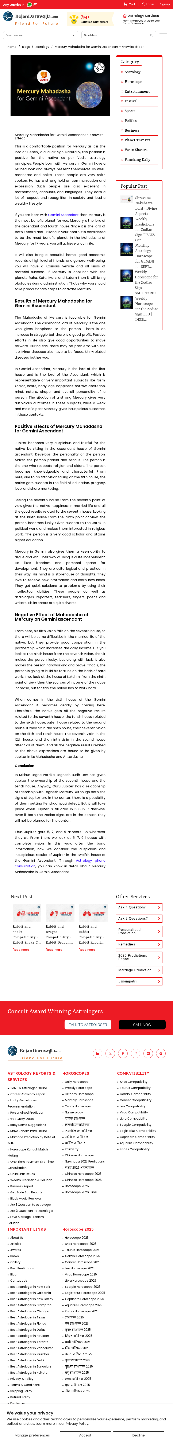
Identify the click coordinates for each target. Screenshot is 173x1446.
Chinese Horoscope (79, 1155)
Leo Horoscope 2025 (80, 1268)
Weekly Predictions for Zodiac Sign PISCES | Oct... (146, 229)
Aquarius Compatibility (136, 1143)
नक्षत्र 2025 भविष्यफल (79, 1167)
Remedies (126, 944)
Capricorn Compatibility (137, 1137)
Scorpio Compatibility (135, 1125)
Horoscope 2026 (77, 1186)
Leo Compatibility (133, 1106)
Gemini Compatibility (135, 1094)
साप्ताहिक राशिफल (77, 1125)
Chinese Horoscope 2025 (83, 1174)
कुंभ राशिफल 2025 (77, 1385)
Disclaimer (18, 1403)
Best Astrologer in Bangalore (30, 1366)
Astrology (42, 47)
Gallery (15, 1262)
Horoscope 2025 (77, 1237)
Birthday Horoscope (79, 1094)
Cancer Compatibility (135, 1100)
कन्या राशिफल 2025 (78, 1354)
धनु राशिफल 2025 (77, 1372)
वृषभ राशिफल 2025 (78, 1330)
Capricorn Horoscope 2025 (84, 1299)
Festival (131, 101)
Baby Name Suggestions (28, 1125)
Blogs (26, 47)
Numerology (74, 1112)
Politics (131, 121)
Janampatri (127, 981)
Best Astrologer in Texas (27, 1317)
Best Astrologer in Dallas (27, 1330)
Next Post (22, 897)
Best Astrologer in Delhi (27, 1360)
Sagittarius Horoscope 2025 (85, 1293)
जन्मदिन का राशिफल (78, 1131)
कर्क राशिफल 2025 (78, 1342)
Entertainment (137, 91)
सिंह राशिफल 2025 (77, 1348)
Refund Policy (20, 1397)
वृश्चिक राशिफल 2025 (79, 1366)
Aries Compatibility (133, 1082)
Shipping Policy (21, 1391)
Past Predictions (22, 1268)
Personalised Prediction (129, 931)
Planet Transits (137, 140)
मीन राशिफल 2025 (77, 1391)
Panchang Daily (137, 160)
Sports (130, 111)
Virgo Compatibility (134, 1112)
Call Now (142, 1024)
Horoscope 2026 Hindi (81, 1192)
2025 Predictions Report (132, 957)
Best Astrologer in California (30, 1293)
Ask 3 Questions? (133, 918)
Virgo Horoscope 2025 (81, 1274)
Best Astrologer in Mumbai (29, 1354)
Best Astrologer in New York (30, 1287)
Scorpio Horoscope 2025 (82, 1287)
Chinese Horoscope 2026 (83, 1180)
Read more (21, 950)
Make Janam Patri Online (28, 1131)
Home (12, 47)
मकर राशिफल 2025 (78, 1379)
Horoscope (133, 82)
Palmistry (71, 1149)
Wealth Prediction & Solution (31, 1180)
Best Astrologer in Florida (28, 1323)
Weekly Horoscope (78, 1088)
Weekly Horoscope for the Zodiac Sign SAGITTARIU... (146, 282)
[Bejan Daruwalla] (30, 18)
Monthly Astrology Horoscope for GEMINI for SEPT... (144, 256)
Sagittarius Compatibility (138, 1131)
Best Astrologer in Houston (29, 1336)
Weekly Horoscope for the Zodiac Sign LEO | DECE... (146, 309)
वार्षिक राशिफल (75, 1143)
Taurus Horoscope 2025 (82, 1250)
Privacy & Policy (21, 1379)
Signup (165, 4)
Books (14, 1256)
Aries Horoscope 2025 (80, 1244)
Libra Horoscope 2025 (80, 1280)
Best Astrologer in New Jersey (31, 1299)
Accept (85, 1435)
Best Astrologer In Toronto (29, 1342)
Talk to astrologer (88, 1024)
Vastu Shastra (136, 150)
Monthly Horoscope (79, 1100)
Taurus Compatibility (135, 1088)
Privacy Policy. (77, 1423)
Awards (15, 1250)
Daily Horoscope (77, 1082)
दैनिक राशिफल (75, 1118)
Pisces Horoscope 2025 (82, 1311)
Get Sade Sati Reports (26, 1192)
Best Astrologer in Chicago (29, 1311)
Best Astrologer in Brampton (30, 1305)
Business (132, 130)
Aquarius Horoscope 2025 (83, 1305)
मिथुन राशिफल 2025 (78, 1336)
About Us (16, 1237)
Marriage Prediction (134, 970)
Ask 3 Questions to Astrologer (31, 1211)
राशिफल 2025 (74, 1317)
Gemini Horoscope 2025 (82, 1256)
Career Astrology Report (28, 1094)
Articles (15, 1244)
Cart (132, 4)
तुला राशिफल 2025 (77, 1360)
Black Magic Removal (25, 1198)
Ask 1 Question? (132, 907)
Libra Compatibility (133, 1118)
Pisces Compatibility (135, 1149)
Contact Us (18, 1280)
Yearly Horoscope (78, 1106)
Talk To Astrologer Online (28, 1088)
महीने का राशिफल (76, 1137)
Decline (138, 1435)
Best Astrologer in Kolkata (28, 1372)
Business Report (21, 1186)
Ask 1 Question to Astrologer (30, 1204)
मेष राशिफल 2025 (77, 1323)
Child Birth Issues (22, 1174)
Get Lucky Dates (22, 1119)
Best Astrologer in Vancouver (31, 1348)
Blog (13, 1274)
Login (150, 4)
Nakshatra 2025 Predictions (85, 1161)
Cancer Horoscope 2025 (82, 1262)
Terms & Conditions (25, 1385)
